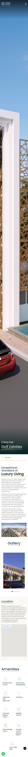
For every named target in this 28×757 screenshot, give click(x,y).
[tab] (8, 591)
